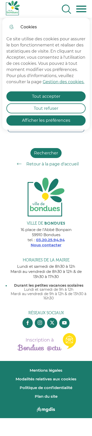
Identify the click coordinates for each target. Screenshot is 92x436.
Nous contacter (46, 245)
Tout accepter (46, 96)
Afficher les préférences (46, 120)
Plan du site (46, 396)
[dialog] (46, 74)
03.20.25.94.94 (50, 239)
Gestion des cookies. (63, 81)
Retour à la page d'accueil (52, 164)
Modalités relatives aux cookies (46, 379)
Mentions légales (46, 370)
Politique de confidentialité (46, 387)
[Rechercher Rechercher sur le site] (66, 9)
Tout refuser (46, 108)
